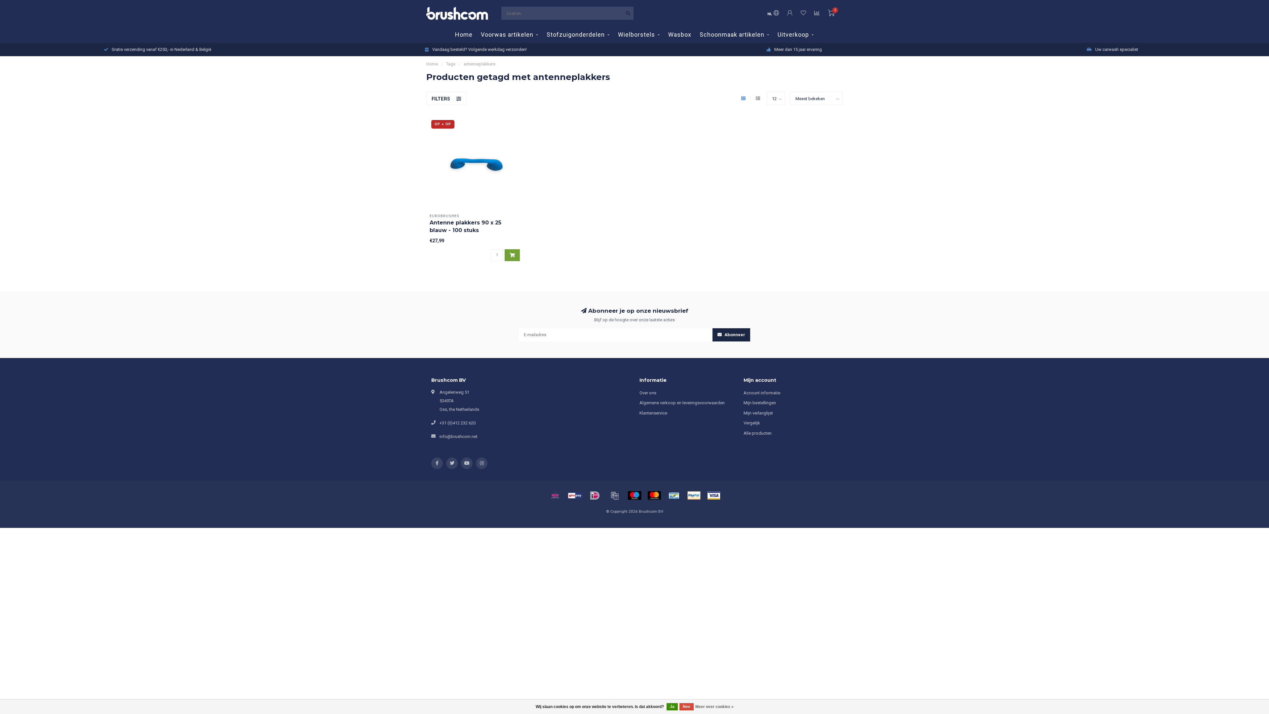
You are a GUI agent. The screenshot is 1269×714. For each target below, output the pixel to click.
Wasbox (679, 34)
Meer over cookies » (714, 706)
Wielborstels (636, 34)
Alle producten (758, 433)
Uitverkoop (793, 34)
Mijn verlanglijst (758, 413)
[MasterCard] (654, 495)
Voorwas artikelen (507, 34)
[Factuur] (614, 495)
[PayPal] (694, 495)
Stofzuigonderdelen (576, 34)
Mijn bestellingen (760, 402)
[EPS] (555, 495)
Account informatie (762, 392)
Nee (686, 706)
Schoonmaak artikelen (732, 34)
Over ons (647, 392)
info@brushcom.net (459, 436)
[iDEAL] (595, 495)
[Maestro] (634, 495)
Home (464, 34)
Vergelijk (752, 422)
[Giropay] (575, 495)
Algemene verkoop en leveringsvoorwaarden (682, 402)
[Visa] (714, 495)
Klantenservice (653, 413)
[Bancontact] (674, 495)
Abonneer (734, 334)
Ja (672, 706)
